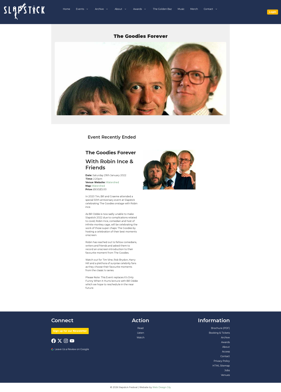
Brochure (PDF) (220, 328)
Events (80, 9)
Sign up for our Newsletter (70, 331)
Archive (99, 9)
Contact (208, 9)
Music (181, 9)
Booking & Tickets (219, 332)
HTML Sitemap (221, 365)
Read (140, 328)
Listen (140, 332)
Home (66, 9)
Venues (225, 375)
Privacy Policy (222, 361)
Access (226, 351)
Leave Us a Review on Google (72, 349)
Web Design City (162, 387)
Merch (194, 9)
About (118, 9)
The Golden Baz (162, 9)
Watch (140, 337)
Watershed (112, 182)
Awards (137, 9)
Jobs (227, 370)
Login (272, 12)
